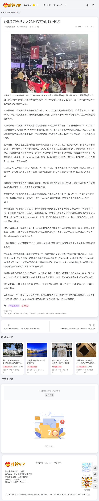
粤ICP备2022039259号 (57, 494)
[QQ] (95, 468)
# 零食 (90, 367)
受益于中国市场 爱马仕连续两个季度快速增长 (61, 361)
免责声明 (39, 463)
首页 (4, 12)
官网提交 (57, 463)
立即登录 (49, 395)
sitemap (48, 463)
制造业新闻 (11, 12)
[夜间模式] (95, 486)
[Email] (95, 480)
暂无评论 (8, 379)
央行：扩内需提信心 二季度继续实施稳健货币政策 (12, 363)
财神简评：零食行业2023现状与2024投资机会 (86, 363)
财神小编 (35, 26)
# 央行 (16, 367)
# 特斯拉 (25, 306)
